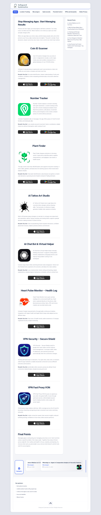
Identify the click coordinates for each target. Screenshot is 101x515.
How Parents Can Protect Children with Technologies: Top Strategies (75, 46)
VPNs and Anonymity (71, 12)
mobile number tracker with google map (26, 488)
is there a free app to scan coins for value (27, 491)
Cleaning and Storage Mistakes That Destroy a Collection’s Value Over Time (75, 33)
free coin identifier (21, 494)
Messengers (36, 12)
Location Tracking (25, 12)
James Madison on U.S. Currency (37, 462)
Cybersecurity (46, 12)
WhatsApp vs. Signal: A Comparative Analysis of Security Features (62, 462)
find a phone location (22, 486)
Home (15, 12)
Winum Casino (20, 497)
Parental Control (57, 12)
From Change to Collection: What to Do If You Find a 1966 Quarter (75, 39)
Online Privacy (83, 12)
